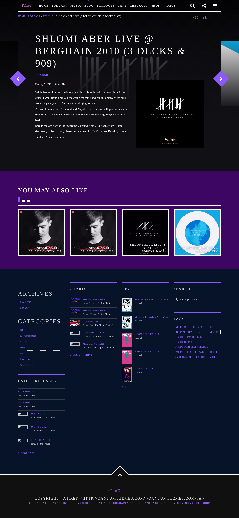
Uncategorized (26, 365)
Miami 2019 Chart (95, 299)
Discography (27, 453)
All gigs (128, 387)
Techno (201, 357)
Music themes (184, 342)
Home (22, 16)
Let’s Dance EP (41, 440)
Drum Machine (184, 332)
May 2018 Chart (93, 344)
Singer (213, 352)
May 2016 (25, 307)
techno (48, 16)
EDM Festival (144, 368)
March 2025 (25, 302)
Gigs (64, 503)
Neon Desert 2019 (147, 334)
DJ (21, 330)
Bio (178, 503)
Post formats (196, 352)
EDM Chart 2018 (93, 332)
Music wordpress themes (191, 347)
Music (23, 347)
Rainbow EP (26, 391)
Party (179, 352)
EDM (201, 332)
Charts (86, 503)
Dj (211, 327)
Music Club (194, 337)
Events (23, 341)
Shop (196, 503)
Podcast (34, 16)
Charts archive (81, 355)
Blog (159, 503)
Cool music (198, 327)
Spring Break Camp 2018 (152, 299)
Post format (25, 359)
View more (41, 232)
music (179, 337)
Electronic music (28, 335)
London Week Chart (97, 321)
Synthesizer (183, 357)
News (22, 353)
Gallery (213, 332)
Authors (180, 327)
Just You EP (39, 413)
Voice (213, 357)
